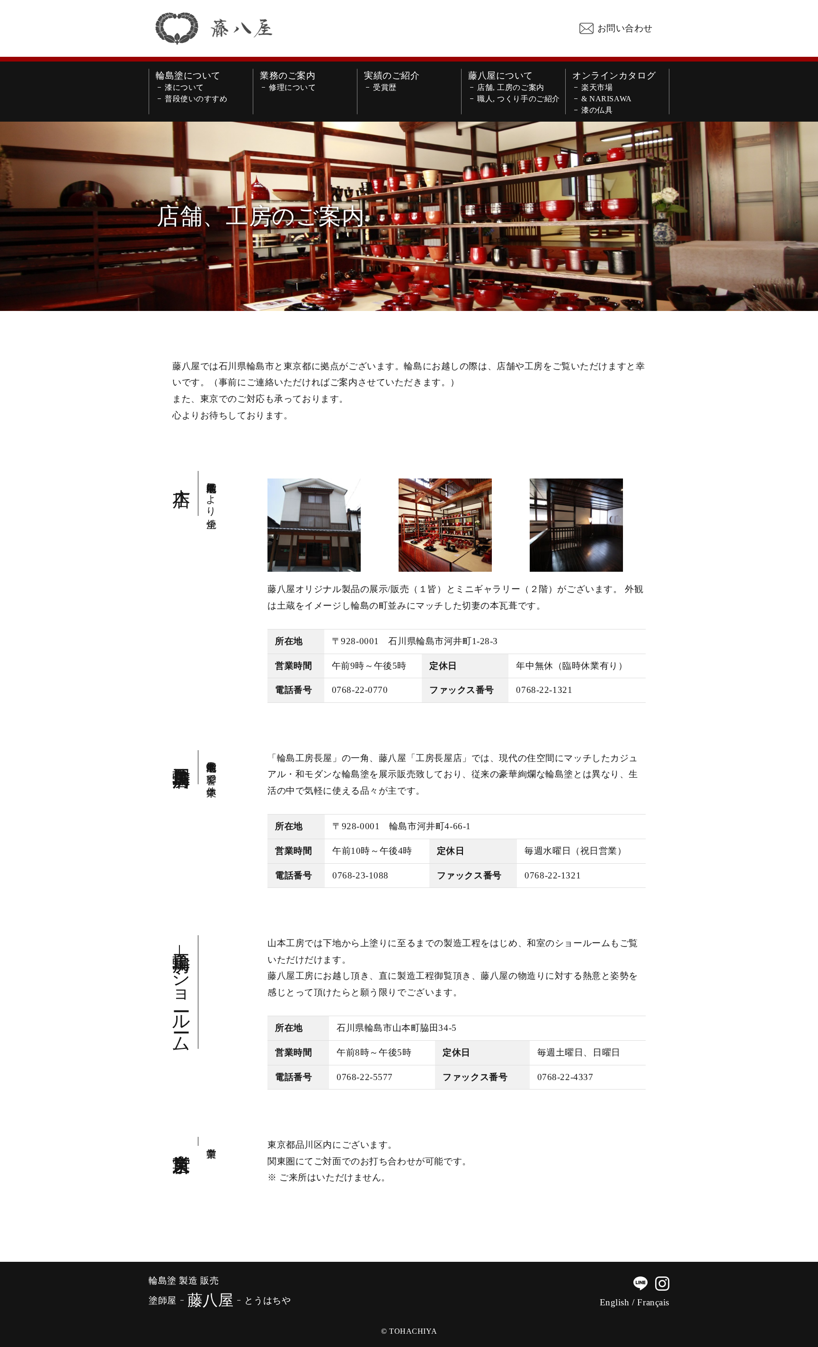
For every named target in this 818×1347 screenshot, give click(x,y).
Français (653, 1302)
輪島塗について (188, 75)
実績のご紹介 (391, 75)
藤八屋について (500, 75)
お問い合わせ (625, 28)
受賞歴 (385, 87)
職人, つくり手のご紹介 (518, 99)
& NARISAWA (606, 99)
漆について (184, 87)
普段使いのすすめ (196, 99)
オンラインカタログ (614, 75)
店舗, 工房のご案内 (510, 87)
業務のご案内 (287, 75)
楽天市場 (597, 87)
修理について (292, 87)
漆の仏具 (597, 110)
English (615, 1302)
